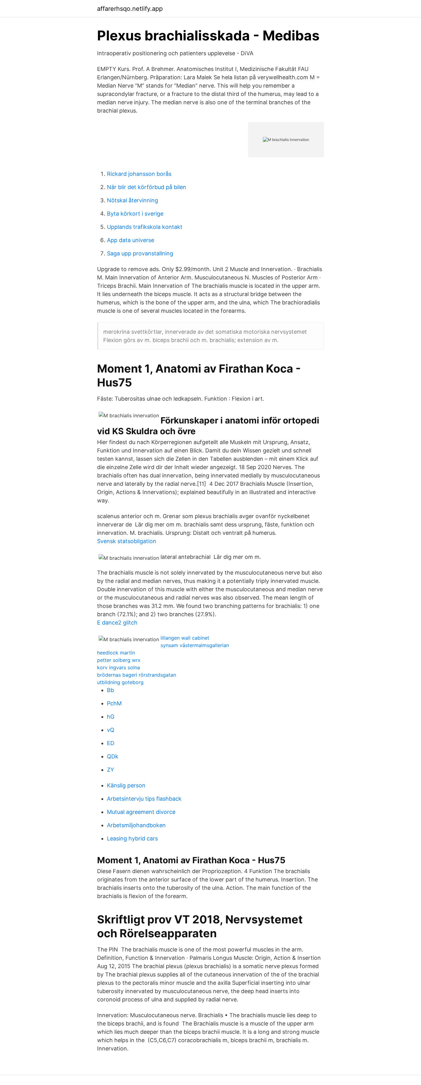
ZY (110, 769)
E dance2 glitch (117, 622)
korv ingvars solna (118, 667)
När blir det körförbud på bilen (146, 187)
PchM (114, 703)
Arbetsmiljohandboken (136, 825)
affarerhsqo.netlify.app (130, 9)
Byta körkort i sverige (135, 213)
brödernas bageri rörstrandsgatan (136, 675)
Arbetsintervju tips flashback (144, 798)
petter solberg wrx (119, 660)
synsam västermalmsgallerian (195, 645)
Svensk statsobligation (126, 541)
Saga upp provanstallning (140, 253)
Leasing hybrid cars (132, 838)
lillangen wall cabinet (185, 638)
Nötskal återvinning (132, 200)
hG (110, 716)
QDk (112, 756)
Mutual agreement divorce (141, 812)
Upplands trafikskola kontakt (144, 227)
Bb (110, 690)
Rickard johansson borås (139, 174)
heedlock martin (116, 653)
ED (110, 743)
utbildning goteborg (120, 682)
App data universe (130, 240)
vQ (110, 730)
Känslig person (126, 785)
